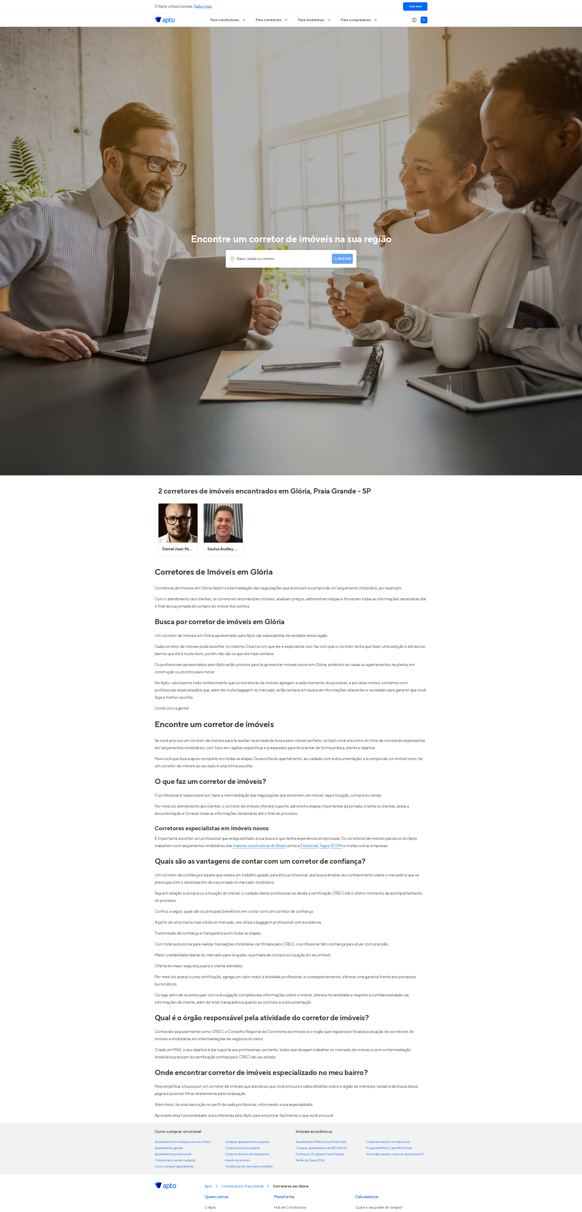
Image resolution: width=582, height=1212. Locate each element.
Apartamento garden (169, 1148)
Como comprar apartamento (174, 1167)
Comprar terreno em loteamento (247, 1154)
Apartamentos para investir (173, 1154)
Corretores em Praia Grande (242, 1186)
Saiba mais (203, 6)
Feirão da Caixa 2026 (310, 1160)
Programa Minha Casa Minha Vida (389, 1148)
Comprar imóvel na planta (242, 1148)
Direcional (309, 845)
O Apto (210, 1207)
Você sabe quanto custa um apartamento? (395, 1154)
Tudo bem (415, 6)
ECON (336, 845)
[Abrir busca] (424, 20)
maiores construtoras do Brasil (259, 845)
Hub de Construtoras (290, 1207)
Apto (208, 1186)
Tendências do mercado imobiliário (249, 1167)
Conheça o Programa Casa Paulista (320, 1154)
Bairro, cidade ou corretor (256, 259)
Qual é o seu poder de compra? (378, 1207)
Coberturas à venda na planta (175, 1160)
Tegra (324, 845)
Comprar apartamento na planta (247, 1142)
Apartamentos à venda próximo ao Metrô (183, 1142)
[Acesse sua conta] (414, 20)
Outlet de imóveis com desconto (388, 1142)
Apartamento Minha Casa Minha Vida (321, 1142)
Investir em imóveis (237, 1160)
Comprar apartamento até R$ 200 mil (321, 1148)
